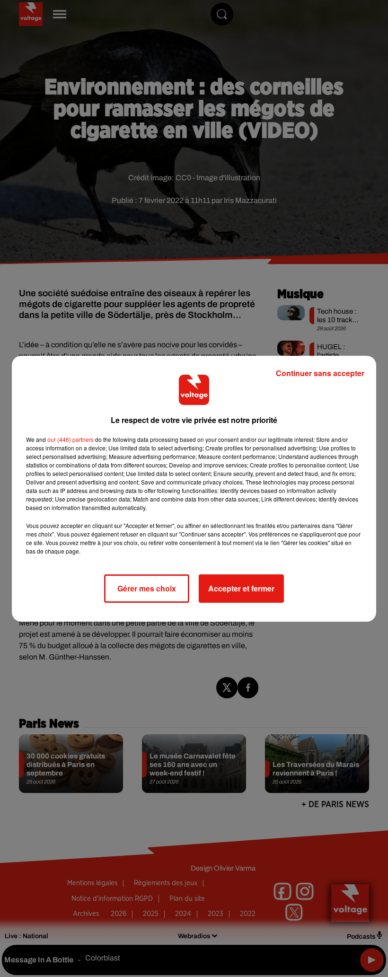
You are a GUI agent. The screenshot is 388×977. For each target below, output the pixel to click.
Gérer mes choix (146, 588)
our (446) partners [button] (70, 439)
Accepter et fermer (241, 588)
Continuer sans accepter (320, 373)
